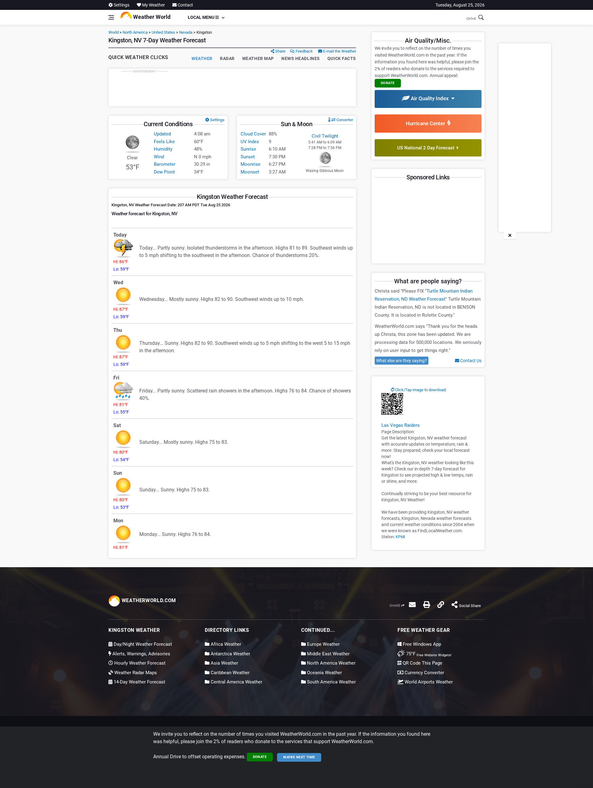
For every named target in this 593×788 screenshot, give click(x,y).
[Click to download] (392, 403)
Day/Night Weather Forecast (142, 644)
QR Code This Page (422, 663)
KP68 (400, 536)
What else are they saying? (401, 360)
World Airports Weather (428, 682)
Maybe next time (299, 757)
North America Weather (330, 663)
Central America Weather (235, 682)
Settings (121, 4)
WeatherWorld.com (148, 600)
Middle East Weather (328, 654)
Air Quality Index (430, 98)
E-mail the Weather (339, 51)
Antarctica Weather (229, 654)
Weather (201, 58)
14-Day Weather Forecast (138, 682)
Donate (260, 757)
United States (163, 32)
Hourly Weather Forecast (139, 663)
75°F (428, 654)
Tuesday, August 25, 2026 (460, 4)
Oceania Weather (324, 672)
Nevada (185, 32)
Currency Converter (423, 672)
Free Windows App (421, 644)
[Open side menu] (111, 17)
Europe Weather (323, 644)
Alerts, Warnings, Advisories (140, 654)
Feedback (304, 51)
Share (279, 51)
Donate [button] (388, 83)
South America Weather (331, 682)
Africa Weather (225, 644)
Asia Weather (223, 663)
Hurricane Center (427, 123)
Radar (227, 58)
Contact (185, 4)
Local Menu (201, 17)
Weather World (151, 17)
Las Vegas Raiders (400, 425)
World (113, 32)
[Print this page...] (426, 604)
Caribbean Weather (229, 672)
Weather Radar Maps (135, 672)
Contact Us (470, 360)
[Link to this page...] (441, 604)
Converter (344, 120)
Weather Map (258, 58)
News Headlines (300, 58)
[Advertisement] (232, 87)
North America (135, 32)
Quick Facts (341, 58)
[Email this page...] (412, 604)
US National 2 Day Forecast (427, 148)
